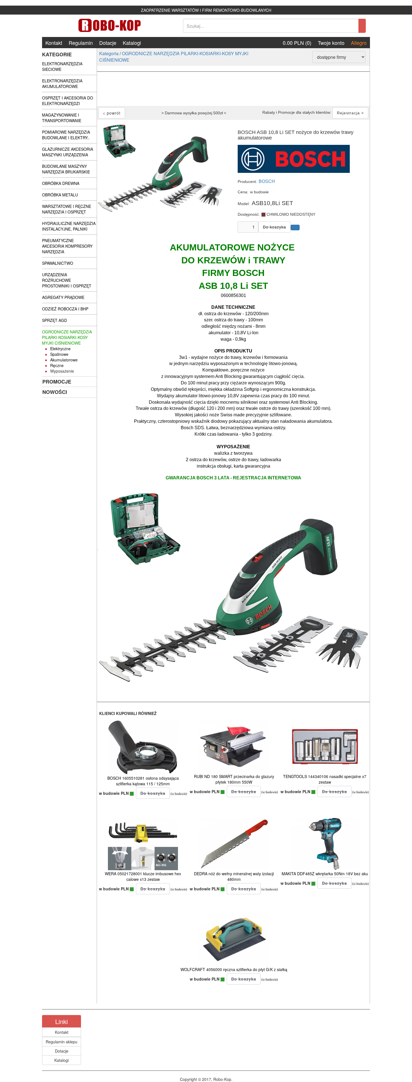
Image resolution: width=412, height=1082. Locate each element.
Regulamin (81, 42)
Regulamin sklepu (61, 1041)
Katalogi (132, 42)
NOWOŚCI (54, 392)
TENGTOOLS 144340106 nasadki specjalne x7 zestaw (324, 779)
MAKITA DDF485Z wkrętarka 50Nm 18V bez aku (325, 873)
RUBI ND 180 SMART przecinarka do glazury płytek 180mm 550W (234, 779)
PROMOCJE (56, 381)
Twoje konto (331, 42)
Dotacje (107, 42)
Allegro (359, 42)
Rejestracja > (350, 113)
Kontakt (53, 42)
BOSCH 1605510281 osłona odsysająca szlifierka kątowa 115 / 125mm (143, 780)
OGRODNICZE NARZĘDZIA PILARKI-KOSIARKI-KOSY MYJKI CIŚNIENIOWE (173, 56)
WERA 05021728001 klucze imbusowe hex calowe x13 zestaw (143, 876)
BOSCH (267, 181)
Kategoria (109, 53)
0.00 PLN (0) (297, 42)
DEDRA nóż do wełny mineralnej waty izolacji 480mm (234, 876)
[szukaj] (362, 26)
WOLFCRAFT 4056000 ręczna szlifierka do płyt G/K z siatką (233, 969)
